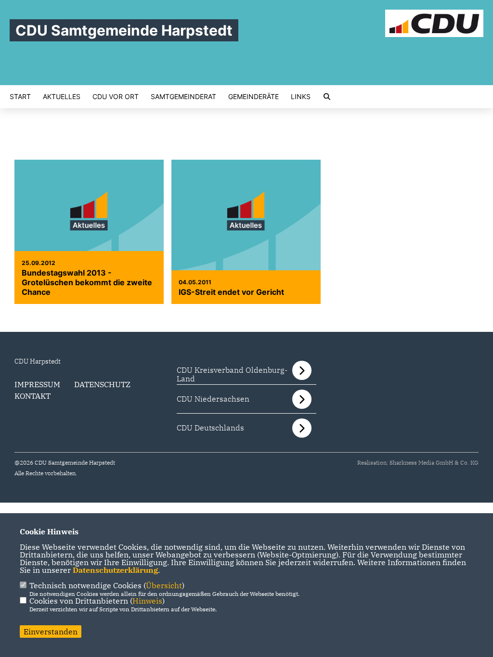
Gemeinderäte (253, 96)
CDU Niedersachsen (213, 399)
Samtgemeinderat (183, 96)
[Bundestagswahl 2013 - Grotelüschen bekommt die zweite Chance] (89, 215)
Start (20, 96)
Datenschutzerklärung (115, 570)
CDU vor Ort (115, 96)
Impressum (37, 384)
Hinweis (147, 601)
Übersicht (164, 585)
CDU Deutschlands (210, 427)
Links (301, 96)
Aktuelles (61, 96)
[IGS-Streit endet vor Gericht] (246, 215)
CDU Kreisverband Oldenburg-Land (232, 374)
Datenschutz (102, 384)
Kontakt (32, 396)
